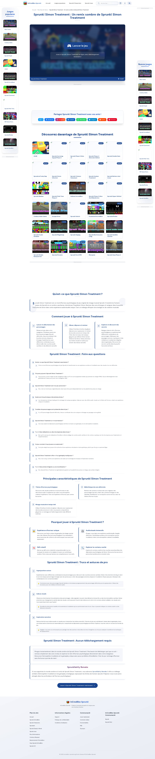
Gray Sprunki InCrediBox (36, 743)
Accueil (48, 3)
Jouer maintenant (85, 717)
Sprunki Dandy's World (36, 728)
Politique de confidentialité (62, 720)
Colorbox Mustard (34, 737)
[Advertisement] (10, 181)
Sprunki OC (33, 746)
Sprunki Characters (75, 3)
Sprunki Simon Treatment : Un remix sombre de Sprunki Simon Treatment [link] (69, 10)
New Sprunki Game (43, 10)
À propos (82, 728)
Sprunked (32, 725)
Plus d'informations (35, 734)
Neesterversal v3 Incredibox (37, 740)
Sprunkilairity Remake (99, 672)
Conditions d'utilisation (61, 722)
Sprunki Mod (108, 722)
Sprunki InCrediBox (35, 720)
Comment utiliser (84, 720)
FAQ (81, 725)
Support (57, 717)
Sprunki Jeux (89, 3)
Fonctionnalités (84, 722)
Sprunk (107, 719)
